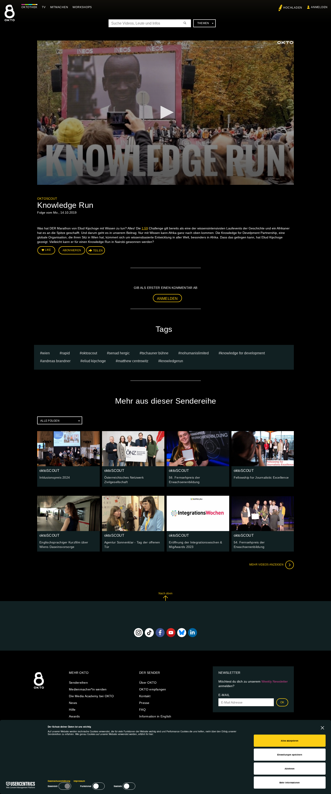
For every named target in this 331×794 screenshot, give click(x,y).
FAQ (142, 709)
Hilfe (72, 709)
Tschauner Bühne (155, 353)
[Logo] (285, 42)
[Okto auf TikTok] (149, 632)
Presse (144, 703)
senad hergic (119, 353)
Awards (74, 716)
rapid (66, 353)
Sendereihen (78, 682)
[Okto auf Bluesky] (181, 632)
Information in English (155, 716)
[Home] (39, 689)
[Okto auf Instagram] (138, 632)
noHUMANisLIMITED (194, 353)
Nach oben (165, 593)
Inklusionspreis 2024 (54, 477)
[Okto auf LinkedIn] (192, 632)
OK (282, 702)
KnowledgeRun (171, 361)
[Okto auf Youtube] (170, 632)
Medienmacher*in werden (88, 689)
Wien (46, 353)
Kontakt (144, 696)
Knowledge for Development (243, 353)
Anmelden (167, 299)
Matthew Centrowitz (133, 361)
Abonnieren (72, 250)
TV (44, 7)
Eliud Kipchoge (94, 361)
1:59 (145, 228)
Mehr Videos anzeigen (266, 564)
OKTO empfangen (152, 689)
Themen (203, 23)
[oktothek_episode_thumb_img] (68, 448)
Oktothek (29, 7)
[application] (165, 113)
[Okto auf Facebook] (160, 632)
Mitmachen (59, 7)
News (73, 703)
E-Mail (224, 695)
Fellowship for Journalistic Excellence (261, 477)
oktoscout (89, 353)
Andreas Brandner (56, 361)
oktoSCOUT (47, 198)
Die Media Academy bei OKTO (91, 696)
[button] (165, 112)
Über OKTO (147, 682)
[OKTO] (10, 17)
